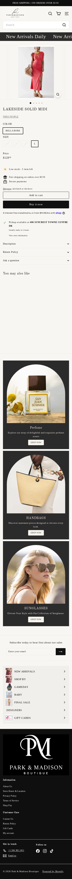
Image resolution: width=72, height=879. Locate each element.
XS (8, 144)
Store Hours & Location (14, 791)
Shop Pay (7, 805)
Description (9, 243)
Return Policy (10, 252)
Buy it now (36, 204)
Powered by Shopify (53, 871)
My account (8, 833)
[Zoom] (58, 94)
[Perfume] (36, 393)
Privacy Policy (10, 796)
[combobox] (36, 25)
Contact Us (8, 819)
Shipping (7, 189)
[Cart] (58, 13)
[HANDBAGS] (36, 484)
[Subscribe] (61, 651)
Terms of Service (11, 800)
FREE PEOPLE (11, 116)
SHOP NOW (36, 442)
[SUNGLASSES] (36, 574)
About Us (7, 786)
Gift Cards (8, 828)
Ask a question (11, 260)
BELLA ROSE (13, 130)
